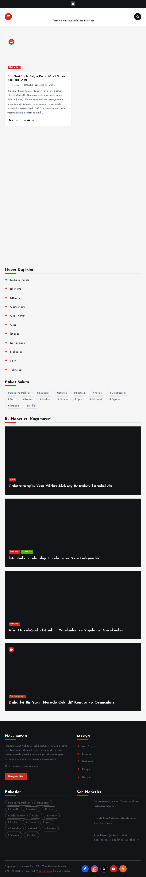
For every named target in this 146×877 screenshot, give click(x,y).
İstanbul (15, 334)
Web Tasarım (44, 871)
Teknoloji (15, 370)
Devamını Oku (19, 120)
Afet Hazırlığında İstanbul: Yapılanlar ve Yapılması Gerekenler (66, 630)
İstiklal (32, 405)
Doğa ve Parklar (20, 280)
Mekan (46, 399)
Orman (64, 399)
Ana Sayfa (88, 746)
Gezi (13, 325)
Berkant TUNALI (22, 85)
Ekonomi (15, 289)
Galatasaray (119, 393)
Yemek (34, 828)
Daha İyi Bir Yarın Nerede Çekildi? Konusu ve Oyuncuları (61, 702)
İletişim (86, 777)
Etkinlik (15, 298)
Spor (13, 361)
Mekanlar (14, 67)
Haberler (87, 761)
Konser (28, 399)
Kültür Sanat (18, 343)
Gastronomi (17, 307)
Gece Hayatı (18, 316)
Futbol (98, 393)
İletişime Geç (15, 776)
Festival (81, 393)
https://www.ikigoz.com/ (23, 766)
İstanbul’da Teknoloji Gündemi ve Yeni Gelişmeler (54, 558)
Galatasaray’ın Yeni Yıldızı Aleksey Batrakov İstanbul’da (60, 486)
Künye (86, 769)
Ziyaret (116, 399)
